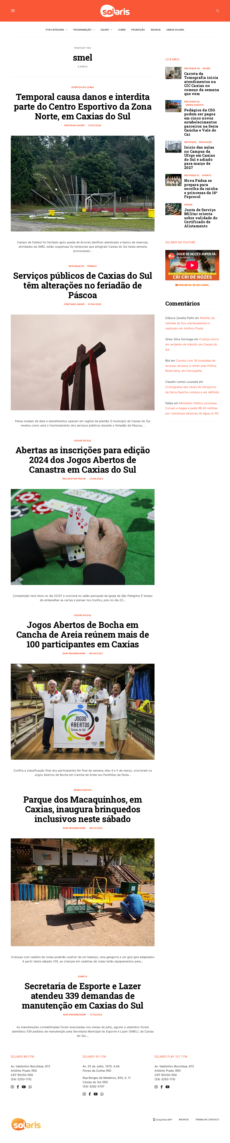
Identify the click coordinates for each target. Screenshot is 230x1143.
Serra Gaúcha (83, 790)
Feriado (92, 266)
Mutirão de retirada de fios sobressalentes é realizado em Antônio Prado (190, 323)
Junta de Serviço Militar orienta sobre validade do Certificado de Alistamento (200, 217)
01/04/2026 (94, 304)
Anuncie (156, 29)
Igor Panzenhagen (74, 653)
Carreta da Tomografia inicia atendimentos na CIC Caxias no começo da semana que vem (201, 83)
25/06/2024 (96, 478)
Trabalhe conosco (207, 1119)
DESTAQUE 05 (76, 266)
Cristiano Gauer (74, 125)
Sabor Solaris (175, 29)
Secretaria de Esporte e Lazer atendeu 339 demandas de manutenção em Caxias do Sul (82, 995)
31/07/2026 (94, 125)
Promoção (138, 29)
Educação (205, 142)
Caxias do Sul (82, 440)
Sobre (122, 29)
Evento (82, 976)
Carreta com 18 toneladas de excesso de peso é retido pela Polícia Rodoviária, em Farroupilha (190, 366)
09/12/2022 (96, 828)
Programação (82, 29)
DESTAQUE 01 (191, 175)
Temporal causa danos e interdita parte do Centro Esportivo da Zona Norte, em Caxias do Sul (82, 106)
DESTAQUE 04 (192, 68)
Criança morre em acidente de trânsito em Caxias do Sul (192, 345)
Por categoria (55, 29)
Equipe (105, 29)
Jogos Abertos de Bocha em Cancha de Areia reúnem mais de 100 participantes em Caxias (82, 634)
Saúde (206, 68)
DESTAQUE (190, 142)
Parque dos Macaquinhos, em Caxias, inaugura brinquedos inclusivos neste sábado (82, 809)
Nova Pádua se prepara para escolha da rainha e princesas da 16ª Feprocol (201, 188)
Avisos (188, 204)
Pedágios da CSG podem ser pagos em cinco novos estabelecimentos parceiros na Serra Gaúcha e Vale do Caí (201, 122)
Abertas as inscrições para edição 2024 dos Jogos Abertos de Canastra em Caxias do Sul (82, 459)
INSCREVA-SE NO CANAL (193, 285)
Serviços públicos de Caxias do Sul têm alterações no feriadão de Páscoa (82, 285)
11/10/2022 (96, 1014)
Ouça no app (163, 1119)
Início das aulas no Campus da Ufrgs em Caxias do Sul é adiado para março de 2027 (199, 157)
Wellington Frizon (74, 478)
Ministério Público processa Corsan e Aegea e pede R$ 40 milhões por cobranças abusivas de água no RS (191, 408)
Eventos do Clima (83, 87)
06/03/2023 (96, 653)
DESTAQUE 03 (192, 101)
